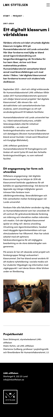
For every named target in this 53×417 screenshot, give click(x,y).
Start (6, 15)
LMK (15, 5)
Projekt (17, 15)
